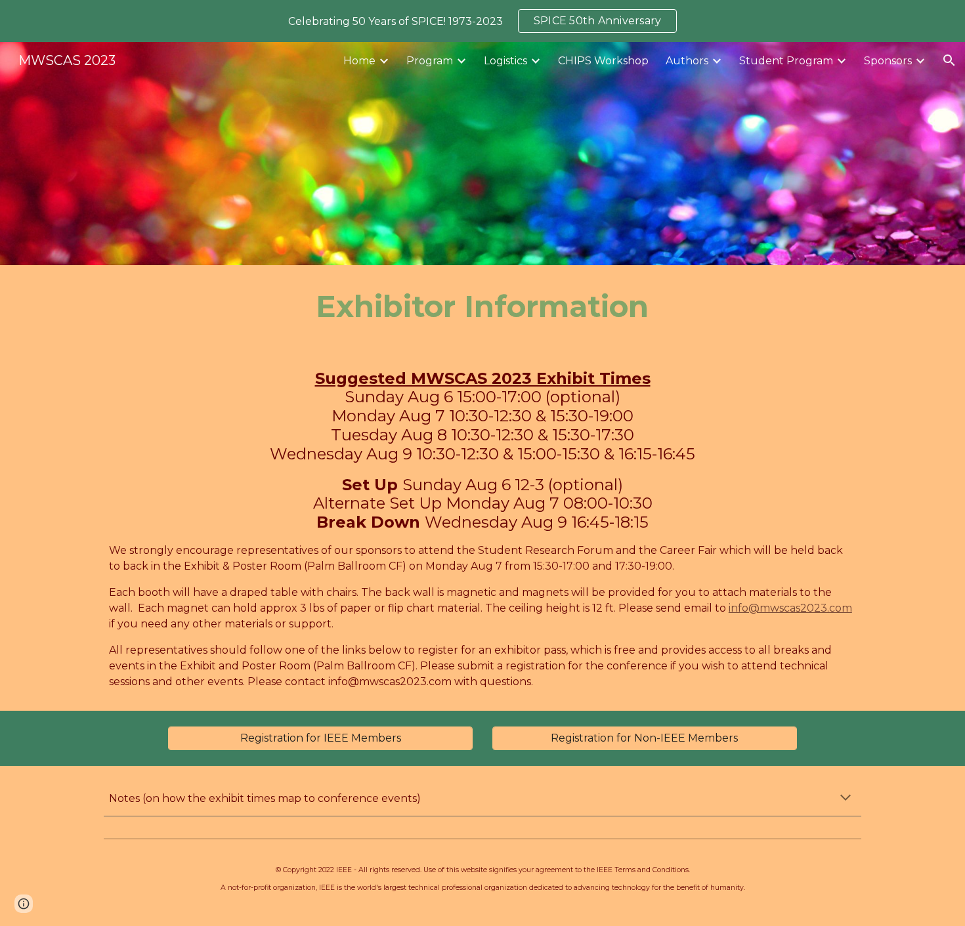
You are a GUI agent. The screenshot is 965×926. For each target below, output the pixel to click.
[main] (482, 307)
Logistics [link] (505, 60)
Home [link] (359, 60)
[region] (482, 21)
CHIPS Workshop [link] (603, 60)
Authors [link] (687, 60)
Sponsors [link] (888, 60)
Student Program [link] (786, 60)
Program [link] (429, 60)
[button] (949, 60)
